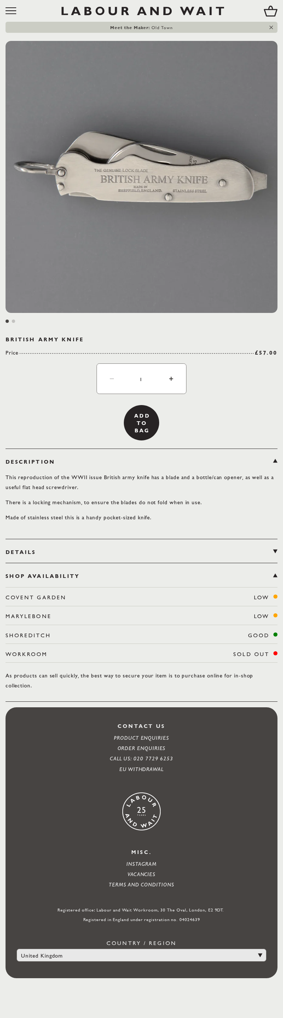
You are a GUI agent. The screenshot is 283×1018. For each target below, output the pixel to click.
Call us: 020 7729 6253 (141, 758)
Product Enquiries (141, 738)
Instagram (141, 864)
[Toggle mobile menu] (14, 11)
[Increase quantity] (171, 379)
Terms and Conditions (141, 884)
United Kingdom (42, 955)
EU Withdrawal (141, 769)
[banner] (141, 11)
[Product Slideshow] (141, 177)
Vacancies (141, 874)
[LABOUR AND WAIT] (142, 10)
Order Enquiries (142, 748)
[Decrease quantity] (112, 379)
